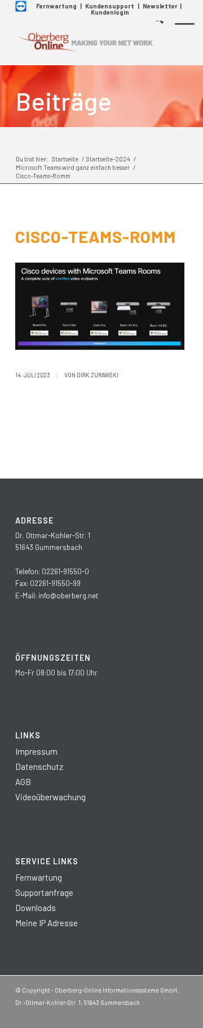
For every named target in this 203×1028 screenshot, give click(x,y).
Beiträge (63, 100)
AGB (23, 782)
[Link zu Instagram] (128, 1014)
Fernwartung (56, 6)
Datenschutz (39, 766)
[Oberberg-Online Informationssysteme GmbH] (84, 42)
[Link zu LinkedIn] (145, 1014)
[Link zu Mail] (179, 1014)
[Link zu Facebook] (111, 1014)
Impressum (36, 751)
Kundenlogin (110, 12)
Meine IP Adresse (46, 923)
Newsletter (160, 6)
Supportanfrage (44, 892)
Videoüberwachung (50, 797)
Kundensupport (109, 6)
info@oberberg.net (68, 595)
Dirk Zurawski (97, 374)
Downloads (35, 908)
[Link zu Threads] (162, 1014)
